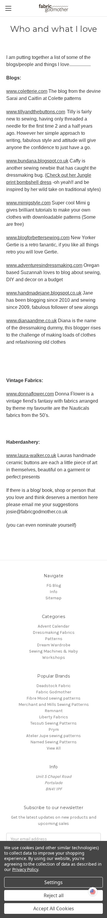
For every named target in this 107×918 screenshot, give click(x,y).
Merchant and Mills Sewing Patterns (53, 704)
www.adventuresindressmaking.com (44, 265)
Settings (53, 882)
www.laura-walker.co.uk (31, 455)
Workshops (53, 657)
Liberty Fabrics (53, 717)
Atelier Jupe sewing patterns (53, 735)
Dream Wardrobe (53, 645)
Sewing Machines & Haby (53, 651)
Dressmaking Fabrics (54, 632)
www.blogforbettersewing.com (38, 237)
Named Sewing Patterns (53, 742)
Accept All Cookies (53, 908)
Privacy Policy (25, 869)
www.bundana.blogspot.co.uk (37, 160)
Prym (53, 729)
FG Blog (53, 585)
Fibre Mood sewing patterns (53, 698)
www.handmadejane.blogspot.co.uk (43, 292)
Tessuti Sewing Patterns (53, 723)
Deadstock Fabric (53, 685)
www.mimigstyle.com (28, 202)
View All (54, 748)
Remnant (54, 710)
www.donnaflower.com (30, 393)
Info (53, 591)
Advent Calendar (54, 626)
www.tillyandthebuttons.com (35, 111)
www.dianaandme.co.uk (31, 320)
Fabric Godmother (53, 692)
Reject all (54, 895)
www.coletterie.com (26, 91)
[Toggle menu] (8, 8)
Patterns (53, 638)
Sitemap (53, 597)
